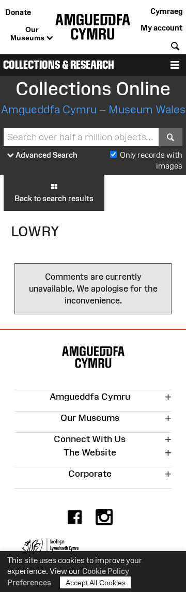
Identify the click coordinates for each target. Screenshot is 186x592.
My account (161, 27)
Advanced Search (46, 154)
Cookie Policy (105, 571)
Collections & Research (58, 65)
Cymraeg (166, 11)
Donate (18, 12)
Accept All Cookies (96, 583)
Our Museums (28, 33)
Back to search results (54, 198)
